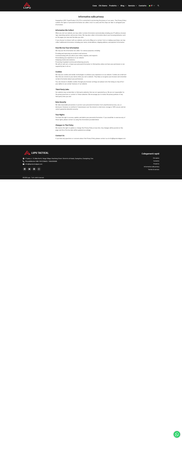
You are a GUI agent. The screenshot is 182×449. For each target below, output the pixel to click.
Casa (95, 6)
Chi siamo (103, 6)
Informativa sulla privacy (151, 167)
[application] (118, 6)
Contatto (142, 6)
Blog (122, 6)
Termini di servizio (153, 169)
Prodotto (113, 6)
